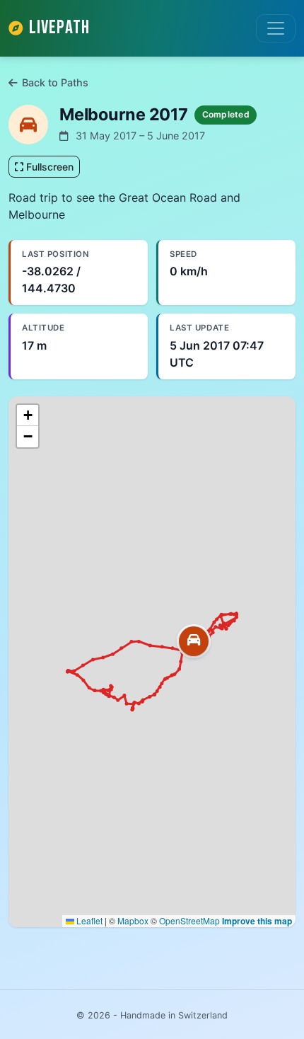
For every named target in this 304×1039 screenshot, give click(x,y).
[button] (194, 641)
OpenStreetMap (189, 920)
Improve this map (257, 920)
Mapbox (132, 920)
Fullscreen (48, 167)
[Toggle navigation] (276, 28)
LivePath (59, 27)
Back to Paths (55, 82)
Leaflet (88, 920)
